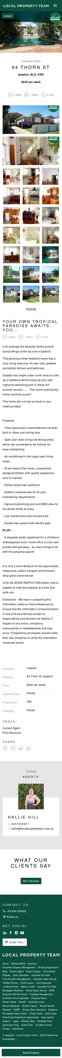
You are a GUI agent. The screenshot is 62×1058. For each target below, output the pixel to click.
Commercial (49, 971)
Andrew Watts (18, 963)
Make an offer (28, 986)
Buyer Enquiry (33, 971)
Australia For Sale (40, 975)
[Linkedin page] (5, 932)
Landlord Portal (10, 986)
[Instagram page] (17, 932)
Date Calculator (21, 975)
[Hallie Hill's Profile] (31, 796)
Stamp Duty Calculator (34, 1009)
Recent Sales (9, 1001)
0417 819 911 (20, 824)
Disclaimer (17, 1028)
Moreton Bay (27, 1021)
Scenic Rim (27, 1024)
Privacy (6, 1028)
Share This (15, 942)
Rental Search (47, 1005)
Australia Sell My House (15, 994)
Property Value (38, 998)
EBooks (7, 975)
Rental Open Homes (36, 990)
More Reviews (31, 881)
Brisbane (52, 1009)
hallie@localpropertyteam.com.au (32, 828)
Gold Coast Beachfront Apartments (21, 1017)
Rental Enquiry (29, 1005)
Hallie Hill (23, 817)
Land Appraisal (43, 982)
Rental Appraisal (11, 1005)
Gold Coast (51, 1013)
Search (22, 1001)
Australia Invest (36, 1001)
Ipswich (6, 1021)
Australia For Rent (47, 986)
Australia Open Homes (45, 979)
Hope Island (47, 1017)
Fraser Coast (36, 1013)
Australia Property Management (19, 967)
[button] (31, 732)
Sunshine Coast (43, 1024)
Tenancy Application (48, 967)
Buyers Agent (17, 971)
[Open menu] (55, 5)
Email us (12, 917)
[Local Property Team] (26, 5)
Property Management (41, 994)
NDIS (52, 990)
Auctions (32, 963)
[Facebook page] (11, 932)
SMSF (16, 1009)
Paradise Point (44, 1021)
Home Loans (26, 982)
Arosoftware (9, 1038)
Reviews (7, 1009)
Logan (16, 1021)
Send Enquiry (31, 1053)
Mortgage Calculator (13, 990)
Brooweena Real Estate (15, 1013)
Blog (5, 971)
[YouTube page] (22, 932)
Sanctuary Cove (11, 1024)
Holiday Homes (10, 982)
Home (6, 963)
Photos (31, 309)
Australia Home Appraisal (16, 998)
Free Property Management (17, 979)
